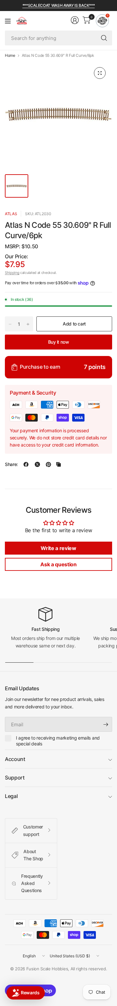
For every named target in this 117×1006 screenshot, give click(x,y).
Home (10, 55)
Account (15, 759)
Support (15, 777)
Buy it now (58, 342)
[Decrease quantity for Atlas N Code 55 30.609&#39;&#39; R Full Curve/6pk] (10, 324)
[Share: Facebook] (26, 464)
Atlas (11, 213)
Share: (11, 464)
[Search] (104, 38)
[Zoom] (100, 73)
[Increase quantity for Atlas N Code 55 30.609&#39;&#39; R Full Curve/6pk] (28, 324)
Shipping (12, 272)
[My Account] (75, 20)
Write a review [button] (58, 548)
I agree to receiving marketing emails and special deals (58, 740)
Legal (11, 796)
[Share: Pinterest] (48, 464)
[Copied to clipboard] (58, 464)
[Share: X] (37, 464)
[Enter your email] (105, 724)
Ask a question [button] (58, 564)
